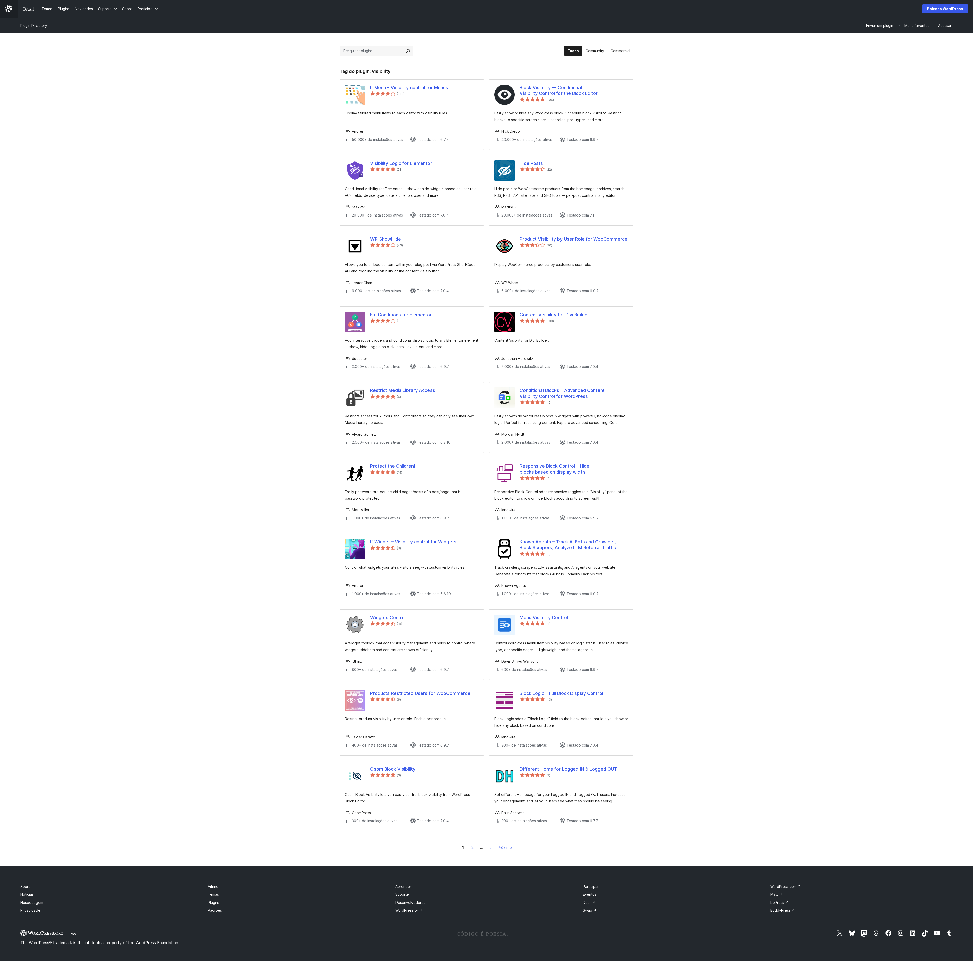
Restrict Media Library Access (402, 390)
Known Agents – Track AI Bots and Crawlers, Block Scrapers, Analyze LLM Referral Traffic (568, 544)
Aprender (403, 886)
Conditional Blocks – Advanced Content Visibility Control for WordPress (562, 393)
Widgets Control (388, 617)
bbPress (779, 902)
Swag (589, 910)
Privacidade (30, 910)
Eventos (589, 894)
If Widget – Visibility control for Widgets (413, 541)
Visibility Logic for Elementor (401, 163)
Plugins (214, 902)
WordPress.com (785, 886)
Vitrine (213, 886)
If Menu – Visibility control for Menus (409, 87)
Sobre (25, 886)
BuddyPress (782, 910)
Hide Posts (531, 163)
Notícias (27, 894)
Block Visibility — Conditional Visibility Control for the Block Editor (559, 90)
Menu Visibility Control (544, 617)
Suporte (402, 894)
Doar (589, 902)
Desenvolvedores (410, 902)
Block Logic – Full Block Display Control (561, 693)
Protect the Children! (392, 466)
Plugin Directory (33, 25)
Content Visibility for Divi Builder (554, 314)
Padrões (215, 910)
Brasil (73, 934)
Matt (776, 894)
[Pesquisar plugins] (408, 51)
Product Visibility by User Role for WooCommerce (573, 239)
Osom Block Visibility (392, 769)
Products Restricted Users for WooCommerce (420, 693)
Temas (213, 894)
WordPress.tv (408, 910)
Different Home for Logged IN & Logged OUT (568, 769)
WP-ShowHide (385, 239)
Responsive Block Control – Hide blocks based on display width (554, 469)
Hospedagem (31, 902)
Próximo (505, 847)
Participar (591, 886)
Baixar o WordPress (945, 9)
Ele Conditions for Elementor (401, 314)
